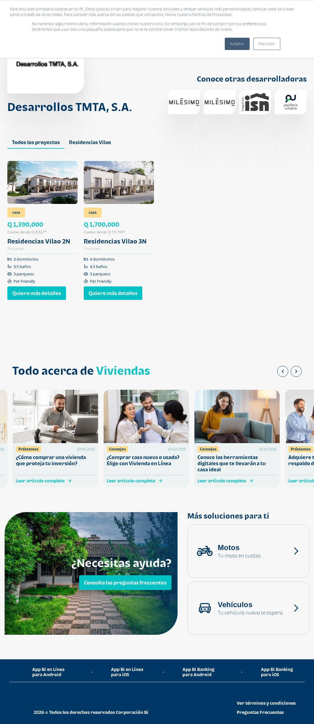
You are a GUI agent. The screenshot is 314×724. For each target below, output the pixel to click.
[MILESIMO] (184, 102)
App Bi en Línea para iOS (127, 672)
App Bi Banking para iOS (277, 672)
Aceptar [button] (237, 43)
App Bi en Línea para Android (48, 672)
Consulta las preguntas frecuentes (125, 583)
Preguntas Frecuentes (260, 712)
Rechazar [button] (266, 43)
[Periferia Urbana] (291, 102)
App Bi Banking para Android (198, 672)
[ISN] (255, 102)
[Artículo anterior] (282, 371)
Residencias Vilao (90, 142)
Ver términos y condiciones (266, 703)
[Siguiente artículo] (296, 371)
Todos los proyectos (36, 142)
